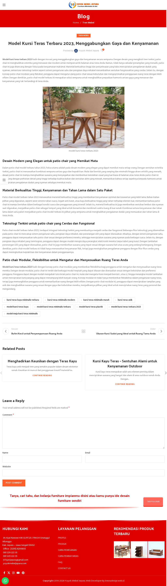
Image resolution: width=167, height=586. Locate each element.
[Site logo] (83, 5)
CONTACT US (64, 568)
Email (87, 453)
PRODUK (62, 544)
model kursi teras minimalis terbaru (54, 307)
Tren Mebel (88, 23)
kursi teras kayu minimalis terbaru (23, 300)
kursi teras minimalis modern (61, 300)
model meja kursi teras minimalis (22, 313)
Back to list (83, 331)
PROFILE (62, 538)
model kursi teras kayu (17, 307)
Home (76, 23)
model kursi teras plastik (91, 307)
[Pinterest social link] (23, 573)
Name (5, 453)
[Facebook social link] (4, 573)
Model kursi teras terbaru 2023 (17, 59)
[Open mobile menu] (4, 5)
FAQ (60, 562)
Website (6, 467)
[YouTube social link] (18, 573)
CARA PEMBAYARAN (68, 556)
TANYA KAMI (153, 502)
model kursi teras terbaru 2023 (126, 307)
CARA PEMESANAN (67, 550)
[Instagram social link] (13, 573)
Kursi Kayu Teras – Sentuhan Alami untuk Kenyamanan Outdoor (125, 363)
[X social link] (8, 573)
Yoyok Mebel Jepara (89, 51)
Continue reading (42, 375)
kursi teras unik (125, 300)
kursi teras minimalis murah (96, 300)
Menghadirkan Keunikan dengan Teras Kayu (42, 361)
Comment (8, 415)
